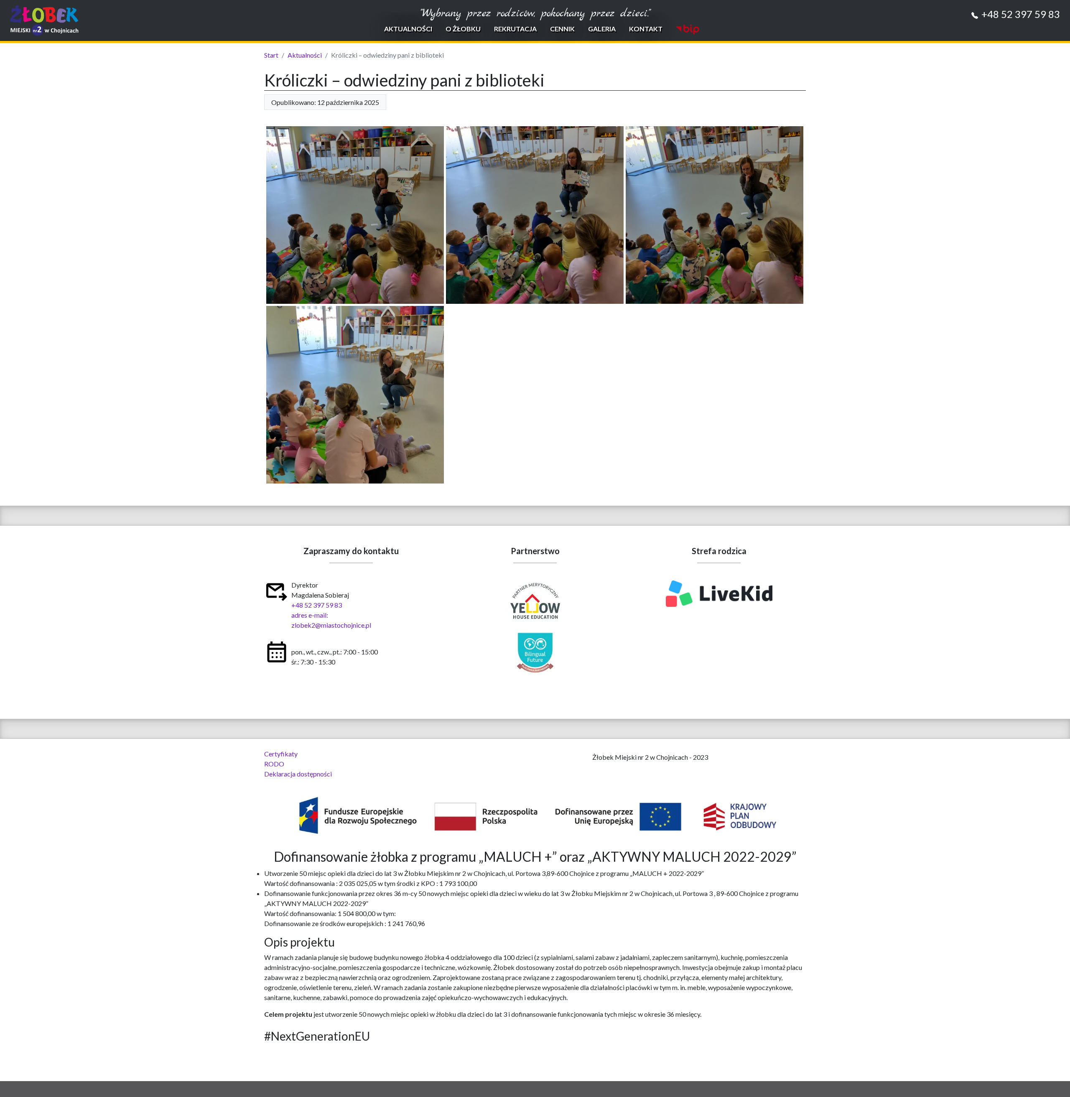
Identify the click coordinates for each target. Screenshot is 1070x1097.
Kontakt (645, 29)
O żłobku (463, 29)
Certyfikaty (281, 754)
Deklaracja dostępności (298, 774)
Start (271, 55)
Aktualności (408, 29)
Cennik (562, 29)
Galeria (602, 29)
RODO (274, 764)
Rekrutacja (515, 29)
